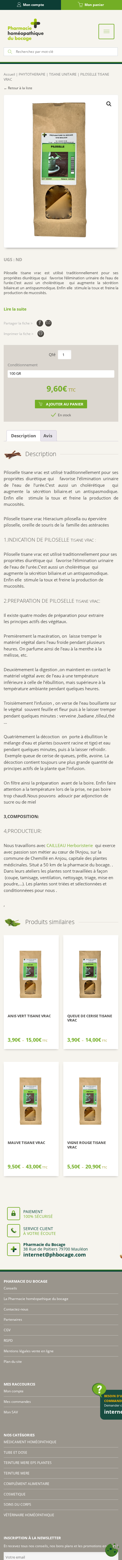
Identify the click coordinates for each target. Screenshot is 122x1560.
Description (23, 435)
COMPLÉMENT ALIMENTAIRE (26, 1483)
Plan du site (13, 1361)
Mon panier (94, 4)
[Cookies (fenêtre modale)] (112, 1550)
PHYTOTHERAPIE (32, 74)
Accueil (9, 74)
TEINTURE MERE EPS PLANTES (28, 1462)
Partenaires (13, 1319)
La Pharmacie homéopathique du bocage (36, 1298)
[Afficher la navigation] (106, 31)
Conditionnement (23, 365)
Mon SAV (11, 1412)
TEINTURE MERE (17, 1473)
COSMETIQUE (15, 1494)
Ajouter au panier (64, 404)
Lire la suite (15, 309)
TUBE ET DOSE (15, 1452)
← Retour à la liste (18, 88)
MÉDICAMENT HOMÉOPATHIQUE (30, 1442)
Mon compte (33, 4)
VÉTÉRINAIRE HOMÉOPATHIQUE (29, 1515)
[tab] (24, 436)
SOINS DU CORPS (17, 1504)
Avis (47, 435)
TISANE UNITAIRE (63, 74)
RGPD (8, 1340)
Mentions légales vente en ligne (29, 1351)
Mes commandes (17, 1401)
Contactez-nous (16, 1309)
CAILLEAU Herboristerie (69, 845)
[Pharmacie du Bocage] (25, 29)
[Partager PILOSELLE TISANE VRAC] (40, 323)
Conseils (10, 1288)
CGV (7, 1330)
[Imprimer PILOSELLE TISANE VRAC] (40, 333)
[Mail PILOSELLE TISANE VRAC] (48, 323)
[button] (109, 104)
